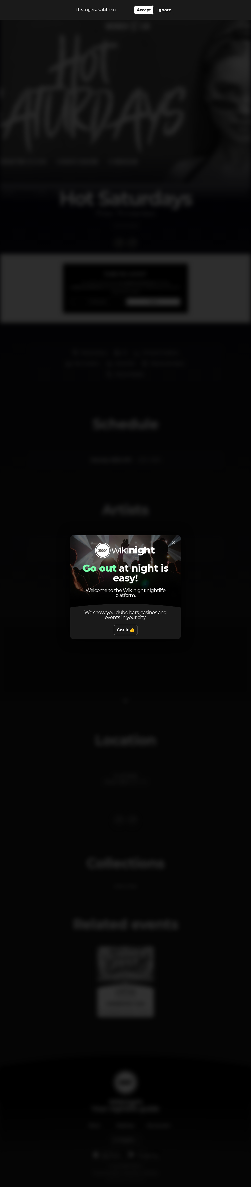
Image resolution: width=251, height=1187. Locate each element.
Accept (144, 10)
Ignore (164, 10)
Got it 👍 (126, 630)
